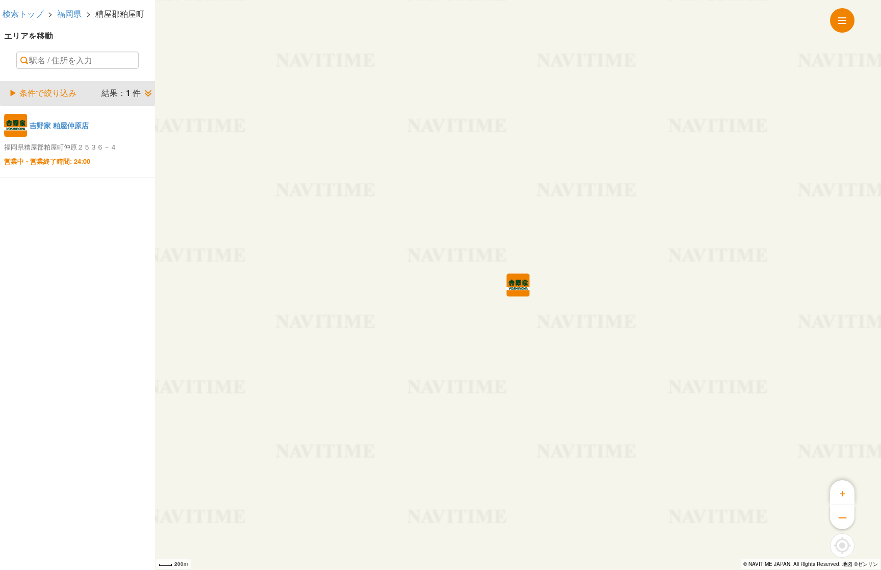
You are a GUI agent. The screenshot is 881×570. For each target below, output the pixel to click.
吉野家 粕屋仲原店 (59, 125)
